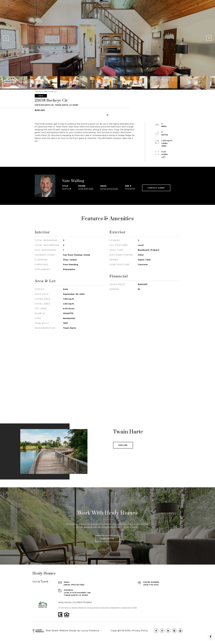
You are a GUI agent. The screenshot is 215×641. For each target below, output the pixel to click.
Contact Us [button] (107, 539)
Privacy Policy (140, 630)
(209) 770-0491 (151, 585)
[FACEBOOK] (156, 630)
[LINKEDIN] (168, 630)
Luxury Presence (90, 630)
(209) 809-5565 (85, 189)
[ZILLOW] (180, 630)
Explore (123, 445)
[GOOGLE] (174, 630)
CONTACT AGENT (156, 188)
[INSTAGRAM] (162, 630)
